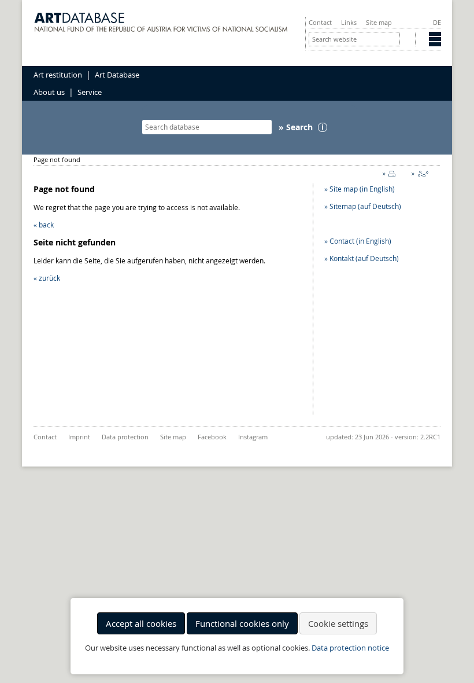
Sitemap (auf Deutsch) (365, 206)
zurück (49, 277)
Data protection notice (350, 648)
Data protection (125, 436)
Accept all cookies (141, 623)
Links (349, 22)
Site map (379, 22)
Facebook (212, 436)
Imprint (79, 436)
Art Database (117, 74)
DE (437, 22)
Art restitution (58, 74)
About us (49, 92)
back (46, 224)
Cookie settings (338, 623)
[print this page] (391, 176)
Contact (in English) (360, 240)
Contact (320, 22)
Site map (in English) (362, 188)
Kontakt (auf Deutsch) (364, 258)
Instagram (253, 436)
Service (89, 92)
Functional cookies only (242, 623)
